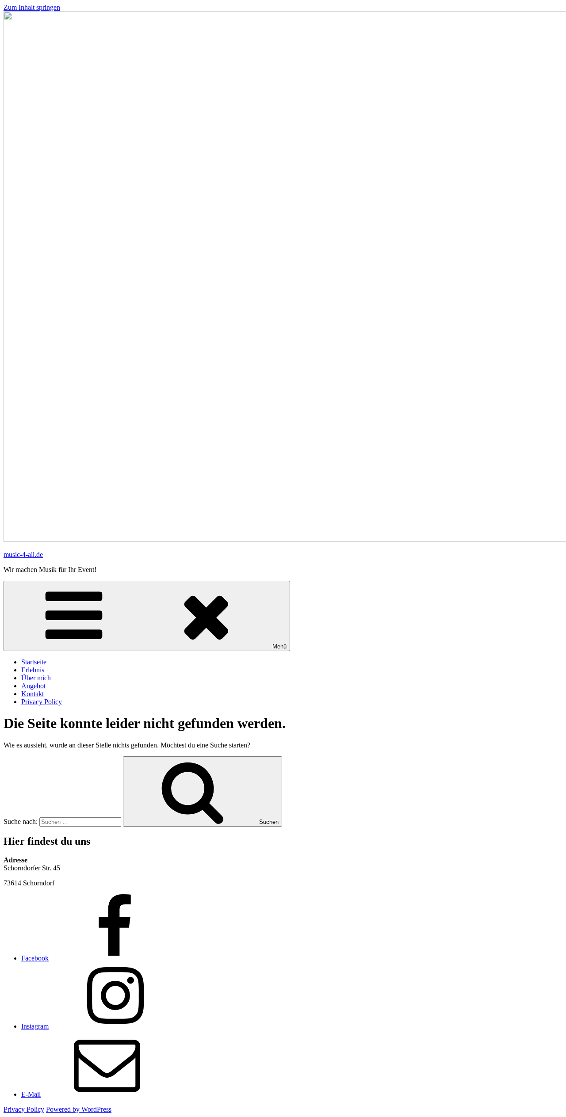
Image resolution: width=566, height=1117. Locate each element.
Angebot (33, 686)
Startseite (33, 662)
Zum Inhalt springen (32, 7)
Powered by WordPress (78, 1109)
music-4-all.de (23, 554)
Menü (279, 646)
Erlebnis (32, 670)
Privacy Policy (41, 701)
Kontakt (32, 694)
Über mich (36, 678)
